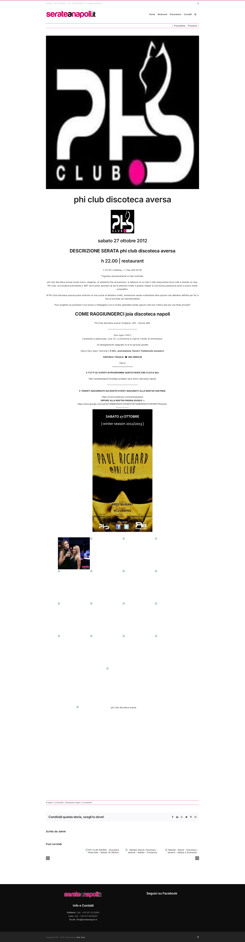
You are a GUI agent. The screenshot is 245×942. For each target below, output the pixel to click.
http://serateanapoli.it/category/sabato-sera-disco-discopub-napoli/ (122, 378)
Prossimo (192, 25)
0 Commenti (87, 803)
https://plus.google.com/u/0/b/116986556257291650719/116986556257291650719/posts (122, 404)
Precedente (179, 25)
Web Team (80, 937)
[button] (195, 14)
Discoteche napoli (73, 803)
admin (50, 803)
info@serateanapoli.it (94, 3)
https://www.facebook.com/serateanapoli (122, 397)
